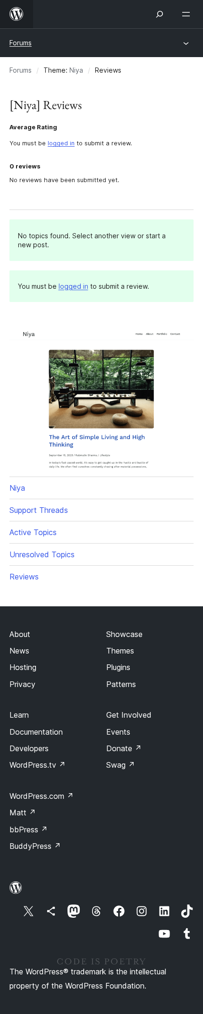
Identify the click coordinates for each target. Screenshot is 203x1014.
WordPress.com (41, 796)
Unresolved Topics (42, 554)
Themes (120, 650)
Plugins (118, 667)
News (19, 650)
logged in (61, 143)
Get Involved (129, 715)
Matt (22, 812)
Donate (124, 748)
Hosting (22, 667)
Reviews (24, 576)
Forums (20, 43)
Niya (76, 70)
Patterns (121, 684)
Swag (120, 765)
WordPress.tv (37, 765)
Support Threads (38, 510)
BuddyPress (35, 846)
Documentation (36, 732)
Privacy (22, 684)
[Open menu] (188, 14)
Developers (29, 748)
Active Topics (33, 532)
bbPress (28, 829)
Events (118, 732)
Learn (19, 715)
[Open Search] (159, 14)
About (19, 634)
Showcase (124, 634)
